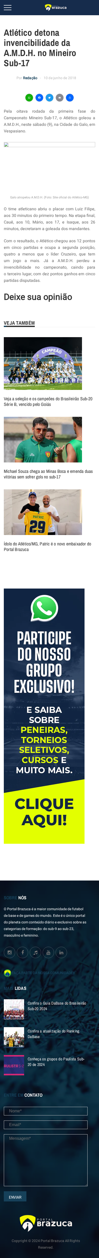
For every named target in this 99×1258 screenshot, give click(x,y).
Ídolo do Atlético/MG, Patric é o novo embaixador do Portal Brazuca (47, 547)
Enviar (15, 1197)
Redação (30, 78)
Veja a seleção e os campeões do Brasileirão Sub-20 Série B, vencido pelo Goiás (48, 401)
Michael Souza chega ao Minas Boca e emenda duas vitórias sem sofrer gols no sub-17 (48, 474)
